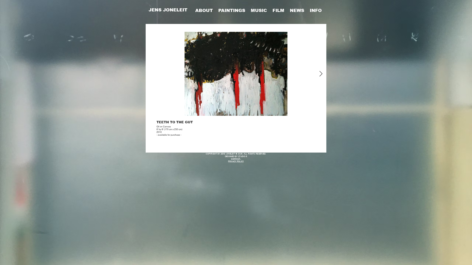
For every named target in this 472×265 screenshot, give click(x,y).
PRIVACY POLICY (236, 161)
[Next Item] (321, 74)
